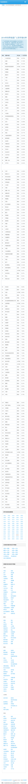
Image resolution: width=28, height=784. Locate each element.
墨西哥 (5, 673)
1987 (9, 525)
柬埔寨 (12, 580)
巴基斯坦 (5, 584)
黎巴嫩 (5, 594)
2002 (9, 531)
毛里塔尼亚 (6, 730)
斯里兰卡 (13, 584)
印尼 (4, 580)
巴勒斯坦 (5, 592)
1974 (17, 519)
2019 (17, 536)
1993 (13, 527)
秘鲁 (12, 679)
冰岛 (4, 622)
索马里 (12, 763)
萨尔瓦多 (5, 687)
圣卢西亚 (13, 673)
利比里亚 (5, 724)
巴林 (4, 613)
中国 (4, 570)
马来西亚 (5, 578)
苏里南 (5, 681)
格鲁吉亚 (5, 598)
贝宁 (4, 735)
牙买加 (5, 660)
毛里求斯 (13, 724)
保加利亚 (5, 628)
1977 (9, 521)
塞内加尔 (13, 751)
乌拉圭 (12, 660)
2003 (13, 531)
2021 (4, 538)
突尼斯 (12, 757)
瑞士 (12, 620)
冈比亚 (5, 755)
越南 (12, 578)
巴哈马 (5, 691)
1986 (4, 525)
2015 (21, 535)
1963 (13, 515)
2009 (17, 533)
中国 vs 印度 (15, 552)
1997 (9, 529)
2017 (9, 536)
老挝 (4, 582)
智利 (4, 658)
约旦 (12, 590)
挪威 (4, 633)
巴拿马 (5, 689)
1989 (17, 525)
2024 (17, 538)
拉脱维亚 (13, 632)
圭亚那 (12, 662)
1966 (4, 517)
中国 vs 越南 (6, 554)
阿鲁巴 (12, 687)
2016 (4, 536)
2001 (4, 531)
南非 (4, 716)
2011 (4, 535)
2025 (21, 538)
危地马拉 (13, 683)
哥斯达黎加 (6, 666)
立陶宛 (12, 635)
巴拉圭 (12, 654)
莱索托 (12, 741)
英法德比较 (13, 556)
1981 (4, 523)
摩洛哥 (5, 739)
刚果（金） (13, 734)
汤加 (4, 707)
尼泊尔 (5, 586)
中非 (4, 763)
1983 (13, 523)
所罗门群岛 (6, 709)
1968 (13, 517)
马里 (12, 766)
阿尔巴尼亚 (13, 637)
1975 (21, 519)
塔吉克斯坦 (6, 599)
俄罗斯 (5, 626)
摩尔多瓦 (5, 635)
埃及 (12, 716)
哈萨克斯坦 (13, 596)
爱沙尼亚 (5, 643)
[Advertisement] (14, 21)
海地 (12, 671)
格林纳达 (5, 671)
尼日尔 (5, 720)
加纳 (4, 722)
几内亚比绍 (6, 761)
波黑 (12, 641)
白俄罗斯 (5, 632)
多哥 (4, 737)
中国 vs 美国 (6, 548)
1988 (13, 525)
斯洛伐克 (5, 641)
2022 (9, 538)
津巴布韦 (13, 743)
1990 (21, 525)
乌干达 (12, 768)
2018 (13, 536)
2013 (13, 535)
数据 (3, 5)
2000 (21, 529)
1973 (13, 519)
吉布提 (5, 732)
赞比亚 (12, 753)
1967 (9, 517)
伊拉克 (5, 609)
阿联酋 (12, 611)
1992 (9, 527)
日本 (4, 574)
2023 (13, 538)
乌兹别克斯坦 (6, 607)
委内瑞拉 (5, 652)
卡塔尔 (5, 605)
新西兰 (12, 698)
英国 (4, 620)
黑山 (12, 630)
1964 (17, 515)
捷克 (12, 622)
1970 (21, 517)
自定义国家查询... (7, 558)
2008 (13, 533)
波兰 (12, 624)
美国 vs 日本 (6, 550)
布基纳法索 (13, 728)
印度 (12, 586)
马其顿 (12, 633)
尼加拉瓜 (5, 654)
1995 (21, 527)
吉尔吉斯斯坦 (6, 611)
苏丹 (4, 768)
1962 (9, 515)
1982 (9, 523)
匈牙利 (5, 624)
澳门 (4, 572)
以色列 (5, 601)
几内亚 (12, 732)
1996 (4, 529)
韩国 (12, 576)
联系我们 (10, 780)
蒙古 (12, 588)
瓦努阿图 (5, 703)
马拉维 (5, 766)
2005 (21, 531)
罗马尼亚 (13, 628)
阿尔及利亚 (13, 718)
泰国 (12, 574)
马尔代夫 (5, 588)
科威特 (12, 607)
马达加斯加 (6, 751)
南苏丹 (12, 755)
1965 (21, 515)
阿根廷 (12, 689)
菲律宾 (5, 576)
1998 (13, 529)
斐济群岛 (5, 701)
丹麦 (4, 637)
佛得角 (12, 722)
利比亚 (5, 726)
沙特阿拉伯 (13, 592)
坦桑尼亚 (13, 726)
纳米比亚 (13, 720)
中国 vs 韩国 (15, 554)
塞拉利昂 (13, 730)
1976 (4, 521)
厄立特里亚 (6, 765)
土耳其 (12, 626)
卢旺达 (5, 753)
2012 (9, 535)
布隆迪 (5, 741)
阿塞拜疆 (13, 605)
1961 (4, 515)
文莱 (12, 603)
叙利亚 (5, 596)
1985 (21, 523)
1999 (17, 529)
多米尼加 (5, 679)
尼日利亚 (13, 735)
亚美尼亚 (13, 613)
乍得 (12, 739)
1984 (17, 523)
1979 (17, 521)
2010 (21, 533)
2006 (4, 533)
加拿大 (12, 650)
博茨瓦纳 (5, 728)
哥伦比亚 (13, 681)
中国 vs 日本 (15, 548)
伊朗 (12, 609)
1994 (17, 527)
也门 (12, 594)
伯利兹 (12, 669)
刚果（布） (6, 745)
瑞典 (12, 643)
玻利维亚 (13, 652)
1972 (9, 519)
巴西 (12, 685)
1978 (13, 521)
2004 (17, 531)
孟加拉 (5, 590)
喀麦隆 (12, 737)
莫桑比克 (5, 743)
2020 (21, 536)
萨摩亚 (12, 703)
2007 (9, 533)
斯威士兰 (13, 761)
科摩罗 (5, 749)
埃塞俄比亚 (13, 745)
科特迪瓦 (5, 759)
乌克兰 (12, 639)
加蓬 (12, 765)
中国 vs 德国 (15, 550)
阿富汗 (12, 598)
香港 (12, 570)
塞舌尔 (5, 734)
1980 (21, 521)
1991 (4, 527)
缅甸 (12, 582)
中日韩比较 (6, 556)
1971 (4, 519)
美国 (4, 650)
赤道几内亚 (13, 759)
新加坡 (12, 572)
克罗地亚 (5, 630)
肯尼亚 (5, 757)
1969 (17, 517)
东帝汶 (12, 601)
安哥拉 (5, 718)
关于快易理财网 (4, 780)
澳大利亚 (5, 698)
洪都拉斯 (13, 677)
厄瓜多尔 (5, 683)
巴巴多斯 (5, 685)
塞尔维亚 (5, 639)
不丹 (12, 599)
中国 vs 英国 (6, 552)
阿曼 (4, 603)
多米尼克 (5, 662)
